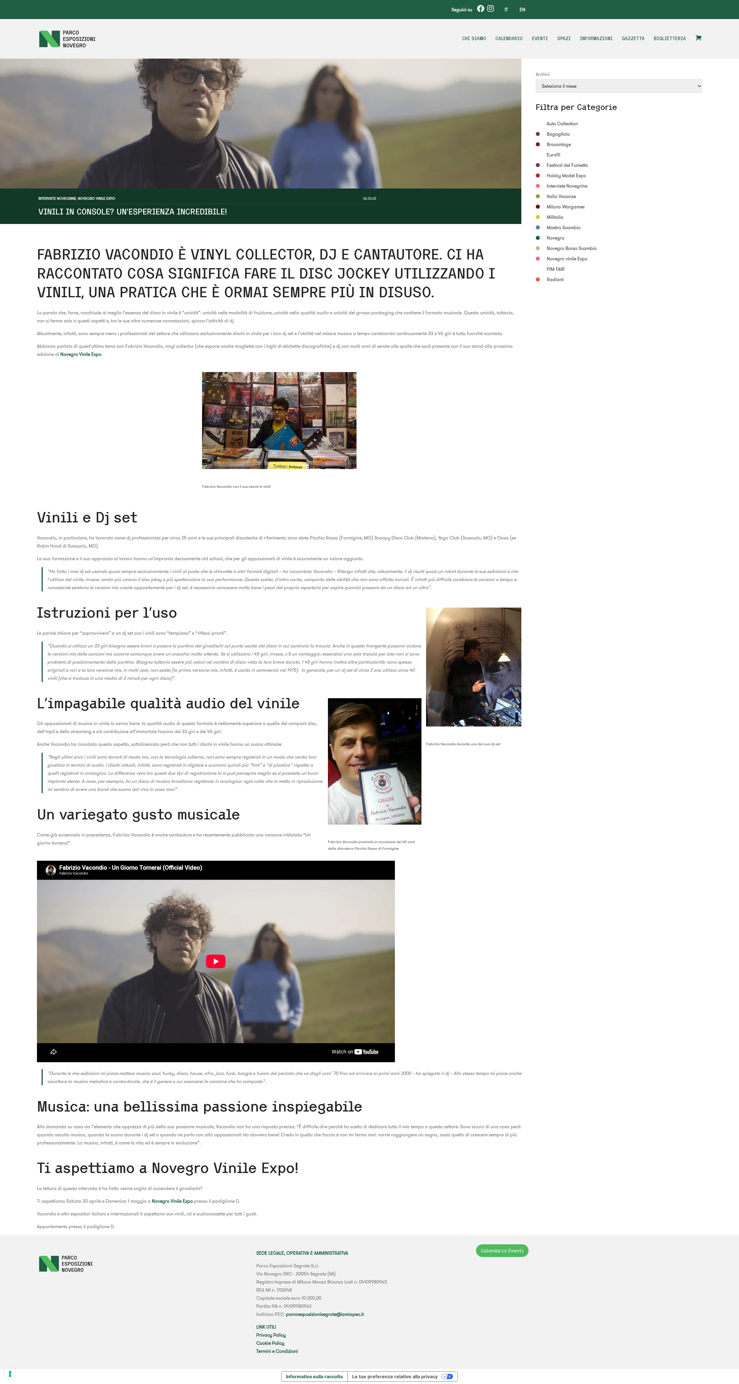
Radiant (555, 279)
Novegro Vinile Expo (80, 354)
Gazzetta (633, 38)
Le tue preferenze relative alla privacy (395, 1376)
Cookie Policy (270, 1343)
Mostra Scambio (564, 227)
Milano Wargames (566, 207)
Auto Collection (562, 123)
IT (506, 9)
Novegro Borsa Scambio (572, 248)
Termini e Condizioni (277, 1351)
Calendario (509, 38)
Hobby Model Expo (566, 175)
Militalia (555, 217)
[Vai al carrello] (698, 39)
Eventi (540, 38)
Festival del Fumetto (567, 165)
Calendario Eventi (502, 1250)
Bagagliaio (558, 134)
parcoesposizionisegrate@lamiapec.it (325, 1314)
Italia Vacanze (561, 196)
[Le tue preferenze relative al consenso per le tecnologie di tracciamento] (10, 1373)
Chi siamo (474, 38)
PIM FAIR (556, 269)
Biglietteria (670, 38)
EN (522, 9)
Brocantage (559, 144)
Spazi (564, 38)
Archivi (543, 74)
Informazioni (596, 38)
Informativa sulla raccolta (314, 1376)
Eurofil (553, 155)
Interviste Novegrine (57, 198)
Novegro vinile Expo (96, 198)
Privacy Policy (271, 1335)
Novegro (555, 238)
